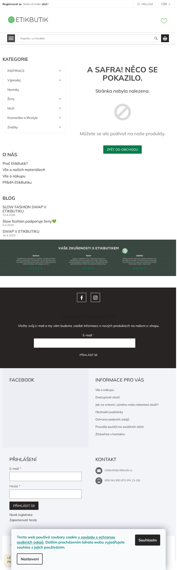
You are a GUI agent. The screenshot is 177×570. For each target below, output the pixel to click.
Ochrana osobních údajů (112, 419)
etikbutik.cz (95, 297)
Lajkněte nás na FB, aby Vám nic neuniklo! (81, 297)
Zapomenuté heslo (23, 520)
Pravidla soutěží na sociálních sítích (119, 427)
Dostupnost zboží (107, 397)
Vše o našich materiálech (24, 170)
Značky (12, 127)
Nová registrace (21, 515)
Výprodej (14, 80)
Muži (10, 108)
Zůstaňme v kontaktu (110, 434)
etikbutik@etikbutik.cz (119, 470)
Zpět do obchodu (122, 149)
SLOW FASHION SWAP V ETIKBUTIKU (24, 209)
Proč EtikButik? (15, 164)
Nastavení (30, 559)
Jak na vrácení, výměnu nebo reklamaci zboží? (127, 404)
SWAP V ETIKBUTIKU (21, 231)
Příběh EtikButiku (17, 182)
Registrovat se (12, 4)
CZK (164, 4)
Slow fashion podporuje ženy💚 (29, 221)
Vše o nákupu (14, 176)
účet (44, 4)
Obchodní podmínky (109, 412)
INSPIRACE (15, 71)
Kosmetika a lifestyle (22, 118)
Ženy (11, 99)
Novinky (13, 90)
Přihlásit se (88, 355)
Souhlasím (148, 540)
